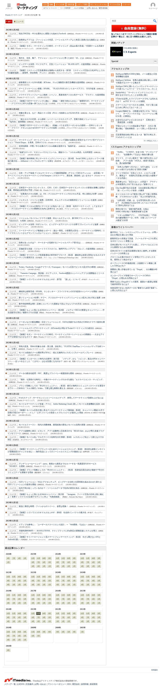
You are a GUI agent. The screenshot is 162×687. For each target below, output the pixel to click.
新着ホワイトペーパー (122, 227)
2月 (25, 558)
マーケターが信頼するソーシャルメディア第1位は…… (51, 243)
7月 (14, 558)
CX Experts (130, 52)
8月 (8, 558)
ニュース (20, 21)
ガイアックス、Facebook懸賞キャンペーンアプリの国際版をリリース (61, 273)
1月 (8, 562)
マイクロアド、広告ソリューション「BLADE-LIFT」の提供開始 (54, 64)
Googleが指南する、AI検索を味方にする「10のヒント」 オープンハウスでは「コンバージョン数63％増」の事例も (136, 113)
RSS (69, 684)
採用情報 (85, 684)
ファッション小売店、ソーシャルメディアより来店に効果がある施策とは (59, 40)
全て (10, 21)
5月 (49, 562)
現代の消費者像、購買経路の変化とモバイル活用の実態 (52, 425)
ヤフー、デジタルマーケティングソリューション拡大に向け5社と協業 (59, 298)
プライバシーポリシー (56, 684)
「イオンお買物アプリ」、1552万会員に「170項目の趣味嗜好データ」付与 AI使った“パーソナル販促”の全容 (136, 217)
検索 (155, 21)
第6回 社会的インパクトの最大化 (52, 512)
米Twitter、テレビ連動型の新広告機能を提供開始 (52, 82)
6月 (44, 562)
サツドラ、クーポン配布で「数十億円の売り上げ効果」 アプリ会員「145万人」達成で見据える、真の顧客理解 (136, 160)
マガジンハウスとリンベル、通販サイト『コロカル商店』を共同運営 (56, 152)
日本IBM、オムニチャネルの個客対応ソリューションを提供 (58, 200)
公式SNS (20, 684)
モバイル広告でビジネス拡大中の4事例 (57, 267)
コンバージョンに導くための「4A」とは (51, 58)
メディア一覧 (10, 684)
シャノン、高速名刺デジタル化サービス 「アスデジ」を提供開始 (62, 95)
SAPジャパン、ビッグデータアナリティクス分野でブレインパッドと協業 (58, 224)
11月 (38, 558)
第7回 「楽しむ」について (50, 279)
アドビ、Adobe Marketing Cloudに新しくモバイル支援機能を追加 (59, 404)
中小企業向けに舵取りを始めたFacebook (42, 33)
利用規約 (154, 670)
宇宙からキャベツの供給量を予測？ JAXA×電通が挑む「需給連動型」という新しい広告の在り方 (136, 128)
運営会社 (76, 684)
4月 (19, 558)
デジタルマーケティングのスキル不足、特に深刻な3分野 (58, 194)
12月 (32, 558)
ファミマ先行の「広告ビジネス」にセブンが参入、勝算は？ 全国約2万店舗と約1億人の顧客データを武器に (136, 175)
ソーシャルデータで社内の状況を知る (49, 488)
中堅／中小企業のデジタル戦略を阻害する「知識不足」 (48, 146)
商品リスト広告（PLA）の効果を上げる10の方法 (49, 113)
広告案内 (29, 684)
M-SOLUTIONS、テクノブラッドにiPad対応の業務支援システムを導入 (58, 531)
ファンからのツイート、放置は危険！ (43, 506)
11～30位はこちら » (151, 141)
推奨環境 (93, 684)
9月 (49, 558)
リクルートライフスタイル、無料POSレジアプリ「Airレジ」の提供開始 (57, 249)
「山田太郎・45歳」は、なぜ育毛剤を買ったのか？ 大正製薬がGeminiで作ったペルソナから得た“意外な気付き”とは (136, 202)
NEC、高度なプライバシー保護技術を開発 (46, 373)
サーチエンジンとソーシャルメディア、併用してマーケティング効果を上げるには (61, 398)
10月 (44, 558)
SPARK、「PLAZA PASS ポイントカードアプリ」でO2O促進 (57, 88)
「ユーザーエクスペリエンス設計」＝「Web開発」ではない (53, 524)
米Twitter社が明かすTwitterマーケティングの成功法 (56, 328)
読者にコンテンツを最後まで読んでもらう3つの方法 (50, 304)
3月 (38, 566)
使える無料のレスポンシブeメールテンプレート (56, 353)
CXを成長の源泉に (131, 48)
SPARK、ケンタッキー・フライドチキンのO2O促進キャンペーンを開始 (58, 291)
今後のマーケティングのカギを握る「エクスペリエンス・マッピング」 (61, 379)
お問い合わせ (40, 684)
